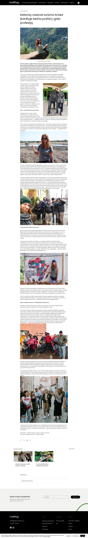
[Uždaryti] (86, 536)
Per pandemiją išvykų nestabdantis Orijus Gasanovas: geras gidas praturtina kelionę (43, 465)
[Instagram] (13, 527)
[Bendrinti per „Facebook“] (20, 440)
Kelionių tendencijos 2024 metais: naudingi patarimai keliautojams (22, 465)
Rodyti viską (71, 448)
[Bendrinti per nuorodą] (30, 440)
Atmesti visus (75, 535)
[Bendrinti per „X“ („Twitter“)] (24, 440)
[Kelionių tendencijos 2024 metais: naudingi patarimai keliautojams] (23, 456)
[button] (29, 3)
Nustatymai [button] (68, 535)
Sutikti (82, 535)
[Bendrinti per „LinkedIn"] (27, 440)
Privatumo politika (46, 536)
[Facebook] (11, 527)
